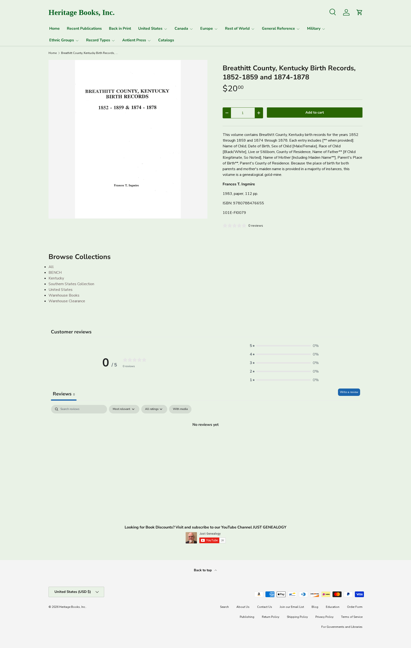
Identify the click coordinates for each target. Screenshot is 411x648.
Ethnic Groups (61, 40)
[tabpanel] (205, 440)
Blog (315, 607)
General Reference (278, 28)
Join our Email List (292, 607)
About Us (243, 607)
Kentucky (56, 278)
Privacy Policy (324, 617)
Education (332, 607)
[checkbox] (180, 409)
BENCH (55, 272)
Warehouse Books (64, 295)
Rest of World (237, 28)
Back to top (203, 570)
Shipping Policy (297, 617)
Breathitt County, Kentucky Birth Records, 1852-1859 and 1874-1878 (89, 53)
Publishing (247, 617)
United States (150, 28)
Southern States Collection (71, 284)
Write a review (349, 392)
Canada (181, 28)
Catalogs (166, 40)
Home (54, 28)
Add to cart (314, 112)
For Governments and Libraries (341, 627)
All (51, 266)
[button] (284, 346)
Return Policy (270, 617)
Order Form (354, 607)
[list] (128, 139)
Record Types (98, 40)
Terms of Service (351, 617)
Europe (206, 28)
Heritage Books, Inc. (72, 607)
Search (224, 607)
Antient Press (134, 40)
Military (313, 28)
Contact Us (264, 607)
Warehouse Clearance (67, 301)
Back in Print (120, 28)
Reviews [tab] (64, 394)
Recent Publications (84, 28)
